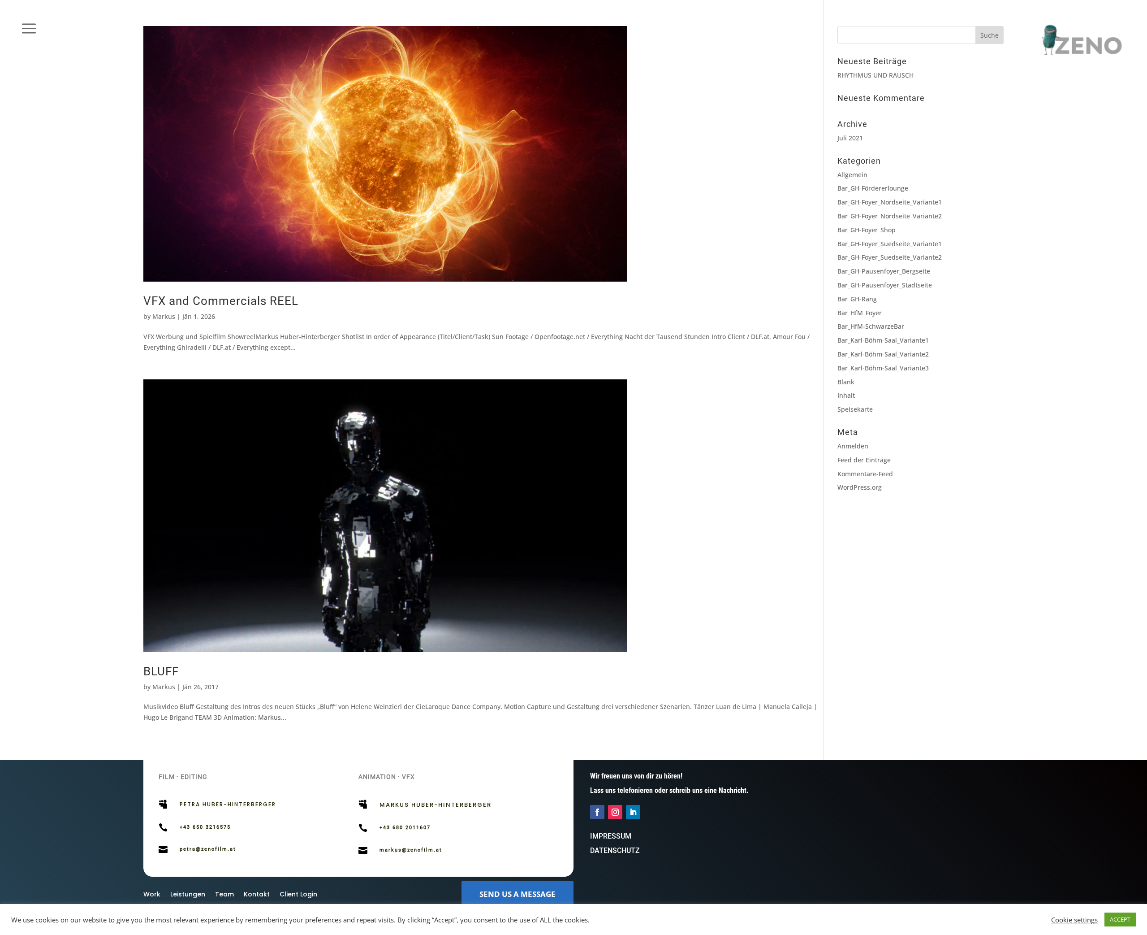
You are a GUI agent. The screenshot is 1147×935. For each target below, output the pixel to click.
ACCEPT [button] (1120, 919)
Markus (163, 316)
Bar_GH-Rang (857, 299)
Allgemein (852, 174)
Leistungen (187, 895)
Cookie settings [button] (1074, 920)
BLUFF (161, 671)
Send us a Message (517, 894)
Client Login (298, 895)
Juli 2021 (850, 138)
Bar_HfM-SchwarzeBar (870, 326)
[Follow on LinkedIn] (633, 812)
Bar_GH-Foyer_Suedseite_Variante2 (889, 257)
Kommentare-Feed (865, 474)
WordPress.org (859, 487)
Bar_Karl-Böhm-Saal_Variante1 (883, 340)
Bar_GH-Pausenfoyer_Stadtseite (884, 285)
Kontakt (257, 895)
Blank (845, 382)
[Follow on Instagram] (615, 812)
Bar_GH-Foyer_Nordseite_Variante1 (889, 202)
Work (151, 895)
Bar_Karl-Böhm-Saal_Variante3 (883, 368)
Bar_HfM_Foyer (859, 313)
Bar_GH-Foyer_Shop (866, 230)
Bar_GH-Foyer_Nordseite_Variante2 (889, 216)
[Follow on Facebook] (597, 812)
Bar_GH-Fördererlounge (872, 188)
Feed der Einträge (864, 460)
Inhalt (846, 395)
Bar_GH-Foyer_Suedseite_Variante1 (889, 243)
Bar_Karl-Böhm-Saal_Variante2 (883, 354)
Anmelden (852, 446)
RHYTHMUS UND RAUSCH (875, 75)
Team (224, 895)
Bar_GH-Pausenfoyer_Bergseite (883, 271)
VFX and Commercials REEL (220, 301)
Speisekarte (855, 409)
